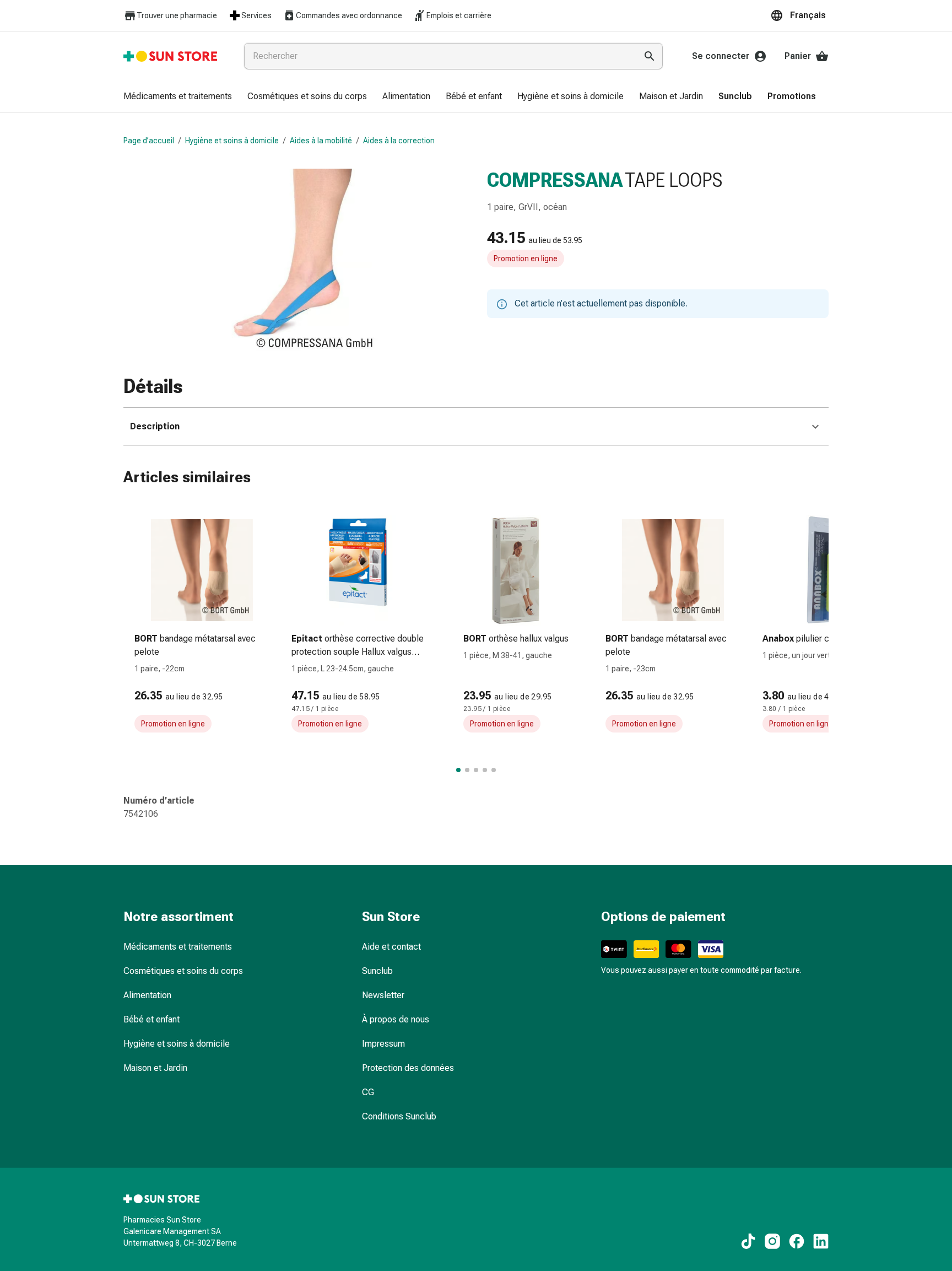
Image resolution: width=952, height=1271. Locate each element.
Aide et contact (391, 946)
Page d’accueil (148, 140)
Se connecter (720, 56)
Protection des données (408, 1068)
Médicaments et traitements (177, 946)
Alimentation (147, 995)
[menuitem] (177, 97)
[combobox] (438, 56)
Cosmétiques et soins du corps (183, 971)
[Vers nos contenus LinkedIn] (821, 1241)
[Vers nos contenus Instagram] (772, 1241)
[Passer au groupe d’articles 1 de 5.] (458, 770)
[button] (799, 15)
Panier (798, 56)
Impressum (383, 1043)
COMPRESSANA (555, 180)
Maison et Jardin (155, 1068)
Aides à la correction (399, 140)
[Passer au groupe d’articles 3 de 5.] (476, 770)
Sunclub (377, 971)
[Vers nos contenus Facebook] (796, 1241)
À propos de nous (395, 1019)
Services (256, 15)
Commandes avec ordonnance (349, 15)
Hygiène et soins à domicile (232, 140)
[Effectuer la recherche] (649, 56)
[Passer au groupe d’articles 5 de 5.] (493, 770)
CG (368, 1092)
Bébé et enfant (151, 1019)
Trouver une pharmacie (177, 15)
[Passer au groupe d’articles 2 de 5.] (467, 770)
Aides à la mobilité (321, 140)
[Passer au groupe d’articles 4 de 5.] (485, 770)
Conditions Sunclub (399, 1116)
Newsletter (383, 995)
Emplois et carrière (458, 15)
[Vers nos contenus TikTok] (748, 1241)
